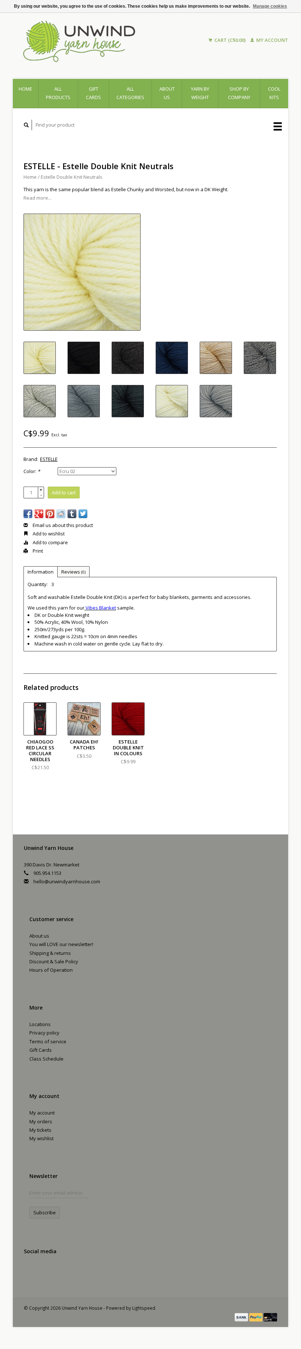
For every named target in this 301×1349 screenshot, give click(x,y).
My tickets (40, 1130)
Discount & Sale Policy (53, 961)
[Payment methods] (242, 1316)
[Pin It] (50, 513)
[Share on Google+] (39, 513)
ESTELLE (49, 459)
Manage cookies (270, 6)
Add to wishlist (48, 533)
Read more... (37, 197)
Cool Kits (274, 93)
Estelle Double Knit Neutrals (71, 177)
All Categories (130, 93)
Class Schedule (46, 1058)
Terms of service (47, 1041)
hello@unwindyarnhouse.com (66, 881)
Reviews (73, 571)
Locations (40, 1024)
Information (41, 571)
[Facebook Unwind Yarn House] (31, 1271)
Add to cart (64, 492)
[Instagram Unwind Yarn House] (46, 1271)
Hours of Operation (51, 970)
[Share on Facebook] (27, 513)
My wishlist (41, 1138)
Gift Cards (40, 1050)
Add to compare (50, 542)
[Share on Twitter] (83, 513)
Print (37, 551)
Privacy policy (44, 1032)
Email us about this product (62, 525)
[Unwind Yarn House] (99, 40)
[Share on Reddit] (61, 513)
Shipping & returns (50, 953)
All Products (58, 93)
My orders (40, 1121)
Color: (31, 471)
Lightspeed (143, 1308)
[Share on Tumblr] (72, 513)
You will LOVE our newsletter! (61, 944)
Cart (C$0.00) (230, 40)
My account (271, 40)
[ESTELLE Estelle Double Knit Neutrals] (82, 272)
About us (167, 93)
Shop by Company (239, 93)
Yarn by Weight (200, 93)
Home (25, 89)
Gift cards (93, 93)
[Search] (26, 125)
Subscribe (44, 1212)
